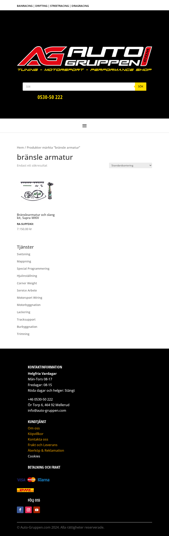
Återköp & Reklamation (46, 450)
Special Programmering (33, 268)
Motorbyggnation (29, 305)
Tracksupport (26, 319)
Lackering (23, 312)
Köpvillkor (35, 433)
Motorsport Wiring (29, 298)
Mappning (24, 261)
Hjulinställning (27, 276)
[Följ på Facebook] (20, 510)
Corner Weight (27, 283)
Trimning (23, 334)
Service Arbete (27, 290)
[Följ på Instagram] (28, 510)
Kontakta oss (38, 439)
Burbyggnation (27, 327)
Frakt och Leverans (43, 445)
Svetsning (23, 254)
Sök (140, 86)
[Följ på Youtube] (36, 510)
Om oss (34, 428)
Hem (20, 147)
